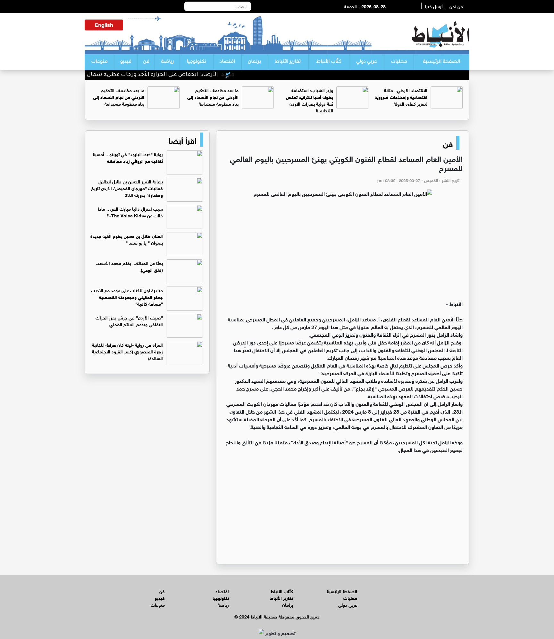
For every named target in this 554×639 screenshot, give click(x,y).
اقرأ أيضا (182, 140)
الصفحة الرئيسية (441, 62)
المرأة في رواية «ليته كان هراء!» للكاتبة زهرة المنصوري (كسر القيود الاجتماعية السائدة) (127, 351)
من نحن (456, 6)
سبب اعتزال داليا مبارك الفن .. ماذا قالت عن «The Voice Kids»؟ (130, 211)
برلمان (254, 62)
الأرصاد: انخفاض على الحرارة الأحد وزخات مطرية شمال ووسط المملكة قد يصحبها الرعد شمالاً (117, 75)
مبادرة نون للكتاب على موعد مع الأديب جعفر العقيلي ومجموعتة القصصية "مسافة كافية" (127, 296)
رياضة (167, 62)
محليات (399, 62)
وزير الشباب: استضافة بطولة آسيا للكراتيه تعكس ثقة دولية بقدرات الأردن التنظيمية (309, 100)
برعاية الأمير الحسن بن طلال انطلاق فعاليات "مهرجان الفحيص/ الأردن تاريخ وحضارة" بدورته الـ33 (127, 187)
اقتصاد (227, 62)
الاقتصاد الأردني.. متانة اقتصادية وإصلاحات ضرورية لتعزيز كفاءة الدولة (401, 96)
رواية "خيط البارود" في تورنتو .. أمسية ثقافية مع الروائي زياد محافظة (128, 157)
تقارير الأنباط (288, 62)
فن (146, 62)
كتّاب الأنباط (328, 62)
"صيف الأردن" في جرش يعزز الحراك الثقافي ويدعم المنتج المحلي (129, 320)
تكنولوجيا (196, 62)
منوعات (99, 62)
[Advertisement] (342, 251)
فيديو (125, 62)
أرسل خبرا (434, 6)
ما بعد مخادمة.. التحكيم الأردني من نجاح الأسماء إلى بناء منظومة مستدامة (213, 96)
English (104, 25)
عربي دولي (366, 62)
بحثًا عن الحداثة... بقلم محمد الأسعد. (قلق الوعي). (129, 266)
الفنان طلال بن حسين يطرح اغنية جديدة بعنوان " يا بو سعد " (126, 238)
